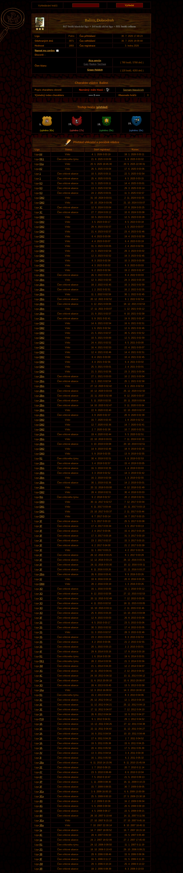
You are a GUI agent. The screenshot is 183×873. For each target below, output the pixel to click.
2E (40, 767)
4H (40, 815)
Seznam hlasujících (133, 89)
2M (41, 864)
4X (40, 811)
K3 (40, 183)
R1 (40, 458)
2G (41, 849)
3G (41, 671)
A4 (40, 154)
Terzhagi (101, 64)
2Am (41, 434)
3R (40, 868)
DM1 (41, 506)
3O (41, 588)
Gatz (86, 64)
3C (40, 207)
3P (40, 782)
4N (40, 801)
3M (41, 666)
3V (40, 753)
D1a (41, 164)
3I (40, 757)
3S (40, 622)
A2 (40, 169)
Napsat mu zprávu (45, 50)
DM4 (41, 584)
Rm (41, 497)
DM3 (41, 453)
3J (40, 579)
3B (40, 854)
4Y (40, 772)
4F (40, 651)
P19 (41, 719)
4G (41, 806)
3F (40, 521)
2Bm (41, 275)
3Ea (41, 791)
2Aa (41, 690)
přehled (102, 107)
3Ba (41, 825)
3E (40, 704)
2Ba (41, 762)
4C (40, 675)
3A (40, 714)
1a (40, 680)
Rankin (93, 64)
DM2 (41, 197)
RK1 (41, 159)
